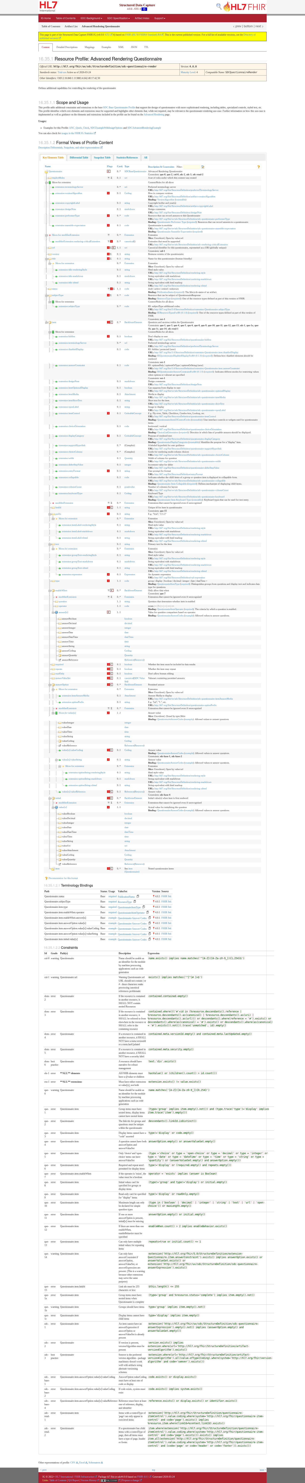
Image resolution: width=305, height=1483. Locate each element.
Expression (129, 574)
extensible (180, 199)
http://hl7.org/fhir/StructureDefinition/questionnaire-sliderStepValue (186, 467)
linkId (58, 507)
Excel (82, 1462)
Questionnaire (55, 171)
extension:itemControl (69, 413)
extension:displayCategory (71, 435)
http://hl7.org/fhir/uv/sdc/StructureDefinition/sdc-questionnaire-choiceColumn (191, 455)
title (54, 258)
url (125, 187)
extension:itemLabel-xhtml (75, 538)
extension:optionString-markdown (85, 778)
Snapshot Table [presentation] (102, 157)
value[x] (63, 807)
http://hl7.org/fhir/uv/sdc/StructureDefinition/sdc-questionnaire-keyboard (189, 496)
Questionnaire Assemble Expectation (174, 231)
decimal (128, 623)
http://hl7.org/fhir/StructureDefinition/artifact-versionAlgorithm (184, 196)
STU (107, 34)
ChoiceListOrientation (167, 432)
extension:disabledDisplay (71, 349)
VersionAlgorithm (165, 199)
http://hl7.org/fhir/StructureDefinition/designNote (178, 212)
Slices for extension (64, 263)
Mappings (90, 47)
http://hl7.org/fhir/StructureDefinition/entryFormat (178, 474)
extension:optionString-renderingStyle (87, 772)
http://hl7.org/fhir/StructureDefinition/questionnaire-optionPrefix (185, 705)
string (127, 203)
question (63, 601)
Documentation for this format (63, 878)
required (192, 222)
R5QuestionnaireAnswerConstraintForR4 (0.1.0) (180, 371)
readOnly (59, 673)
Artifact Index (142, 18)
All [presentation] (145, 157)
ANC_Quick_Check (79, 127)
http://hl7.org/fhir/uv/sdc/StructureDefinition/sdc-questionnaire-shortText (189, 403)
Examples (106, 47)
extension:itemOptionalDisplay (73, 387)
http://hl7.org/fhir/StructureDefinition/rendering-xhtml (180, 285)
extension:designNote (65, 209)
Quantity (128, 458)
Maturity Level (188, 72)
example (189, 615)
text (57, 544)
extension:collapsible (69, 477)
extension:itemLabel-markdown (77, 531)
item (54, 322)
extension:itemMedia (69, 394)
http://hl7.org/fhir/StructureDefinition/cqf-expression (179, 577)
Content (45, 47)
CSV (72, 1462)
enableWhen (61, 590)
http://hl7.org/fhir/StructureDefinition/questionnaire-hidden (182, 339)
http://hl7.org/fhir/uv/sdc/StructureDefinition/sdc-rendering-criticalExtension (191, 244)
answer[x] (63, 612)
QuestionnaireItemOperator (170, 609)
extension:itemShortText (70, 400)
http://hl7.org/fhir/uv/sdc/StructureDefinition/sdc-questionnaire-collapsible (190, 480)
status (54, 288)
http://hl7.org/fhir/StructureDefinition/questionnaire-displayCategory (187, 439)
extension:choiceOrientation (72, 426)
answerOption (62, 684)
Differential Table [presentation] (79, 157)
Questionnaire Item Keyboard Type (174, 499)
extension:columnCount (70, 487)
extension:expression (72, 574)
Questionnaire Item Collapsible (172, 483)
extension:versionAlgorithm (68, 193)
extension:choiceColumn (70, 451)
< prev (237, 26)
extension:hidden (67, 336)
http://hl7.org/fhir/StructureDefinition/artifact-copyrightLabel (183, 206)
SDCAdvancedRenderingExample (144, 127)
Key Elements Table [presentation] (53, 157)
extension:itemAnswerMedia (75, 695)
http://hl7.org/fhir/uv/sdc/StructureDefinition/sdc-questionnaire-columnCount (191, 490)
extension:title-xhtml (68, 282)
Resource (139, 660)
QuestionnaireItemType (168, 584)
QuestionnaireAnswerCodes (170, 615)
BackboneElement (133, 322)
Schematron (94, 1462)
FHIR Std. (166, 896)
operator (63, 606)
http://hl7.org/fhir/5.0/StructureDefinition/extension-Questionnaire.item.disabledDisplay (196, 352)
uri (125, 177)
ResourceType (164, 298)
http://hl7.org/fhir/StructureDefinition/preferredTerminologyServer (186, 190)
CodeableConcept (132, 413)
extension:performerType (67, 215)
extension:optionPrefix (73, 702)
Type (126, 166)
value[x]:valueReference (73, 791)
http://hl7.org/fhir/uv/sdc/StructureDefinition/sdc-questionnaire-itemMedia (190, 397)
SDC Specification (117, 18)
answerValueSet (62, 678)
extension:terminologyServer (69, 187)
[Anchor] (165, 58)
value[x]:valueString (72, 759)
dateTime (128, 637)
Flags (109, 166)
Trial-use (62, 72)
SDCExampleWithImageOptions (106, 127)
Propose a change (130, 1480)
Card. (120, 166)
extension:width (66, 458)
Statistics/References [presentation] (127, 157)
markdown (129, 209)
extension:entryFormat (69, 471)
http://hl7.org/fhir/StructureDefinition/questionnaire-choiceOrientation (188, 429)
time (126, 641)
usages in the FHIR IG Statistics (77, 133)
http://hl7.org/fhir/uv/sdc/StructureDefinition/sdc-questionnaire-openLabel (190, 410)
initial (58, 798)
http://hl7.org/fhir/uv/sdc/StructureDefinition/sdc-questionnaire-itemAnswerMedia (193, 698)
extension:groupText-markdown (77, 561)
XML (121, 47)
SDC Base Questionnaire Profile (119, 107)
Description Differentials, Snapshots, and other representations (69, 147)
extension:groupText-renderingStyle (79, 555)
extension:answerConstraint (72, 365)
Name (48, 166)
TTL (146, 47)
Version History (88, 1480)
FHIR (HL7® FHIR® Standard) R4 (143, 34)
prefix (58, 514)
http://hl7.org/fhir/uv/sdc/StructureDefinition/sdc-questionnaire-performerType (192, 219)
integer (127, 464)
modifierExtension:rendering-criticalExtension (77, 241)
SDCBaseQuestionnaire (135, 171)
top (153, 1469)
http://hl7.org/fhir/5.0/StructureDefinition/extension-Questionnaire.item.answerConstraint (197, 368)
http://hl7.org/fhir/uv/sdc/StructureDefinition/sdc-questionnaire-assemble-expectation (195, 228)
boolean (128, 336)
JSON (134, 47)
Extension (129, 235)
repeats (58, 669)
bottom (248, 26)
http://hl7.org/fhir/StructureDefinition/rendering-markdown (182, 279)
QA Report (73, 1480)
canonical (129, 241)
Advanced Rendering (154, 114)
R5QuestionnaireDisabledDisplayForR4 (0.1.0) (179, 355)
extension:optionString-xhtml (83, 785)
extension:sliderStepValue (71, 464)
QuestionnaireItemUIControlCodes (173, 419)
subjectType (57, 295)
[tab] (53, 157)
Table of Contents (66, 18)
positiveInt (129, 487)
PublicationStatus (165, 292)
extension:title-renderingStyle (73, 269)
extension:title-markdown (71, 276)
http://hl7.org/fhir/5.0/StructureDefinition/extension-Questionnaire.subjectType (192, 309)
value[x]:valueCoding (72, 750)
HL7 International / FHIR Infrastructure (74, 1476)
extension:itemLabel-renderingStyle (79, 525)
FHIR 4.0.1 (143, 1476)
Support (158, 18)
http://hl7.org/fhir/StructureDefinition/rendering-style (179, 272)
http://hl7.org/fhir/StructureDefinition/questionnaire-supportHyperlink (188, 448)
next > (259, 26)
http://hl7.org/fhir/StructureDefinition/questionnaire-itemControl (185, 416)
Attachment (129, 394)
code (126, 215)
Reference (129, 660)
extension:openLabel (69, 407)
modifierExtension (64, 503)
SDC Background (90, 18)
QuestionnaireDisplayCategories (172, 442)
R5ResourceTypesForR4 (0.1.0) (172, 312)
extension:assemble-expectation (70, 225)
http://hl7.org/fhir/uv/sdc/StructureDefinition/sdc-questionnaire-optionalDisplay (192, 391)
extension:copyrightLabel (67, 203)
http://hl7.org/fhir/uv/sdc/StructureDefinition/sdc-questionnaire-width (187, 461)
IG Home (46, 18)
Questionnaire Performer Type (171, 222)
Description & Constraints (161, 166)
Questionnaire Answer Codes (132, 918)
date (126, 632)
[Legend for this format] (258, 166)
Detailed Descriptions (67, 47)
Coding (128, 193)
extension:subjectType (69, 306)
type (57, 581)
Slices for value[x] (67, 713)
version (55, 254)
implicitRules (58, 177)
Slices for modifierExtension (65, 235)
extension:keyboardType (70, 493)
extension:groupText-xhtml (75, 568)
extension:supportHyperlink (72, 445)
